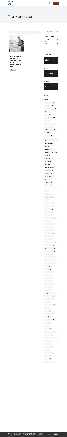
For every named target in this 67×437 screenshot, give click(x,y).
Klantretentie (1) (48, 287)
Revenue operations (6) (50, 123)
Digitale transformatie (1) (50, 257)
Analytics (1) (47, 332)
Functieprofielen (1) (49, 221)
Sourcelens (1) (48, 329)
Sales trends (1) (48, 275)
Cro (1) (54, 260)
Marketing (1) (47, 323)
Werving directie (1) (49, 212)
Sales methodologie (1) (50, 361)
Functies (34, 3)
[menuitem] (15, 3)
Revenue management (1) (50, 263)
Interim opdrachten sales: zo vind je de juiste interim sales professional (50, 66)
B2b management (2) (49, 176)
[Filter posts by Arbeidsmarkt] (51, 48)
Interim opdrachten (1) (49, 203)
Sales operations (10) (49, 105)
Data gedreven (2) (49, 170)
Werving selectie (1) (49, 230)
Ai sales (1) (47, 308)
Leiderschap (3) (48, 155)
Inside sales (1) (48, 356)
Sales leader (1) (48, 344)
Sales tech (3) (54, 152)
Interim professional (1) (49, 206)
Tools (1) (54, 332)
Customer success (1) (49, 284)
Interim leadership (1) (49, 299)
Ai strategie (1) (48, 260)
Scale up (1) (47, 266)
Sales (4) (47, 132)
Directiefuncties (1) (49, 209)
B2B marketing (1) (48, 239)
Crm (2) (46, 191)
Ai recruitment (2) (49, 185)
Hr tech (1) (47, 317)
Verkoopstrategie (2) (49, 173)
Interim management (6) (50, 117)
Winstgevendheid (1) (49, 353)
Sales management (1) (49, 245)
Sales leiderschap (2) (49, 197)
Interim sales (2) (48, 158)
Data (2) (54, 188)
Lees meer (12, 69)
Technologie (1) (48, 359)
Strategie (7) (47, 114)
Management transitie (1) (50, 293)
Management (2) (48, 182)
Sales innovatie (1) (49, 341)
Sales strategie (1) (49, 254)
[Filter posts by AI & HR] (51, 44)
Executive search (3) (49, 135)
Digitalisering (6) (48, 129)
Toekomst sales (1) (49, 278)
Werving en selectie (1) (49, 320)
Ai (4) (55, 129)
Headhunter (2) (48, 161)
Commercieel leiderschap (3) (50, 139)
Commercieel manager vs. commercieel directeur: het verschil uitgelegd (50, 92)
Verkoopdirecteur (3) (49, 149)
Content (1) (54, 338)
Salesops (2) (47, 164)
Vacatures (44, 3)
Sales (21, 54)
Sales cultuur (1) (48, 281)
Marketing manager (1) (49, 233)
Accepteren (56, 434)
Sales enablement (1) (49, 335)
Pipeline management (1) (50, 248)
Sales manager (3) (49, 143)
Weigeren (49, 434)
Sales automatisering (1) (50, 305)
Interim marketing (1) (49, 236)
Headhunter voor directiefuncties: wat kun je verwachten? (50, 79)
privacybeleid (10, 435)
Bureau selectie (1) (49, 227)
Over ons (50, 3)
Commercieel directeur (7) (50, 108)
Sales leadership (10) (49, 102)
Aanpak (28, 3)
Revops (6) (47, 120)
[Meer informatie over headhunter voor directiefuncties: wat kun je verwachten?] (51, 73)
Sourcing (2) (47, 188)
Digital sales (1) (48, 269)
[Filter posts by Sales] (51, 42)
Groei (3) (47, 152)
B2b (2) (46, 179)
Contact (56, 3)
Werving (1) (47, 326)
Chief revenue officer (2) (50, 167)
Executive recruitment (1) (50, 224)
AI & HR (17, 54)
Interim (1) (47, 350)
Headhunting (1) (48, 215)
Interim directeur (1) (49, 272)
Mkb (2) (46, 200)
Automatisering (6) (49, 126)
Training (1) (47, 338)
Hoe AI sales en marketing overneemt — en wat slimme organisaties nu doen (16, 61)
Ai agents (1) (47, 302)
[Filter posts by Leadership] (51, 40)
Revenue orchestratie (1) (50, 251)
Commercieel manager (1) (50, 218)
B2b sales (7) (47, 111)
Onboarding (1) (48, 311)
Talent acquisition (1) (49, 314)
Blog (39, 3)
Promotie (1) (47, 290)
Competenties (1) (48, 347)
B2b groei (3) (47, 146)
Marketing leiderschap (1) (50, 242)
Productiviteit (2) (48, 194)
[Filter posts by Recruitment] (51, 46)
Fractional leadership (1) (50, 296)
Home (15, 3)
